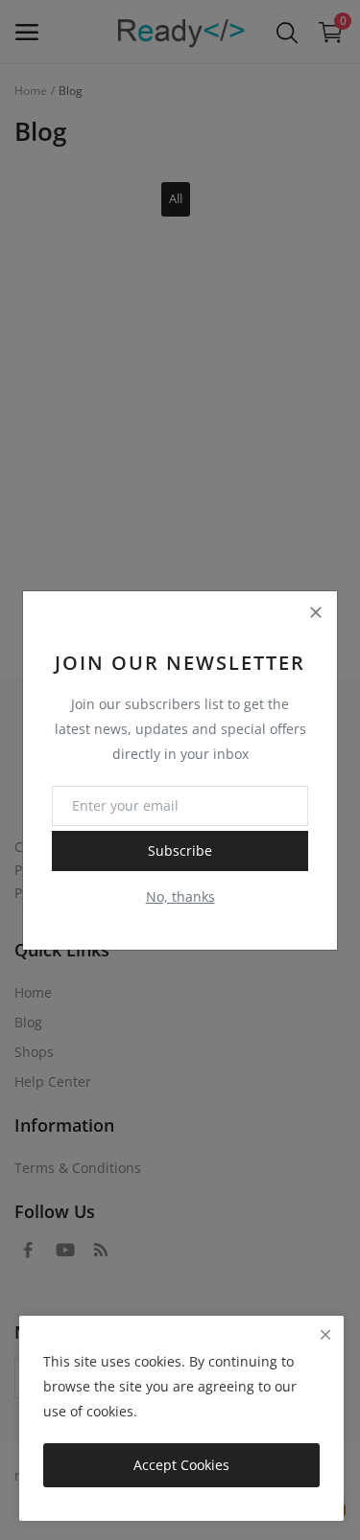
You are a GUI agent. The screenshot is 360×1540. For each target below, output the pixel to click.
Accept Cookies (181, 1465)
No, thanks (180, 896)
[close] (325, 1334)
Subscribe (180, 850)
